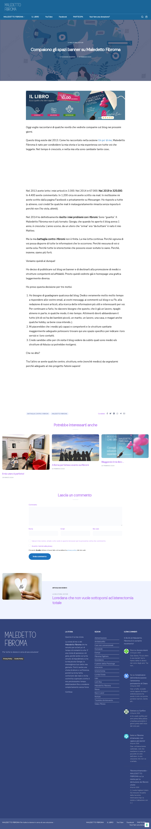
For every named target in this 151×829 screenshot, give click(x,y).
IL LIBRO (35, 17)
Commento (33, 505)
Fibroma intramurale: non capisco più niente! (137, 738)
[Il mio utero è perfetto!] (26, 452)
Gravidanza (99, 660)
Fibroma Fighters (102, 656)
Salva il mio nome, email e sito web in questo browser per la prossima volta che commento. (69, 541)
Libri (96, 678)
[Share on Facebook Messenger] (114, 413)
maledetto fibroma (59, 414)
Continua (68, 692)
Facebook (63, 17)
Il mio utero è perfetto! (13, 473)
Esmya (97, 652)
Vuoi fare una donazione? (99, 17)
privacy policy (72, 550)
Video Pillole (100, 704)
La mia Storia (73, 43)
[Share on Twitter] (110, 413)
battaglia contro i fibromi (37, 414)
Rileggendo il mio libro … (112, 461)
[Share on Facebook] (107, 413)
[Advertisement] (75, 172)
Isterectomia (100, 671)
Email (62, 529)
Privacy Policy (7, 659)
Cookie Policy (18, 659)
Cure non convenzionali (104, 645)
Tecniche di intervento (104, 700)
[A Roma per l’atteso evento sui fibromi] (75, 447)
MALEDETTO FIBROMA (13, 17)
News (97, 689)
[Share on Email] (124, 413)
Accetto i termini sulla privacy (42, 546)
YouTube (48, 17)
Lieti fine (98, 682)
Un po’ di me (105, 140)
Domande (99, 649)
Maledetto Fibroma (103, 685)
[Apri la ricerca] (142, 17)
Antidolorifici (100, 641)
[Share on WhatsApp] (117, 413)
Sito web (96, 529)
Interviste (99, 667)
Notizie (80, 43)
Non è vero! (99, 693)
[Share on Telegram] (121, 413)
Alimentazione (101, 638)
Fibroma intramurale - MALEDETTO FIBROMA (139, 773)
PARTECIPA (78, 17)
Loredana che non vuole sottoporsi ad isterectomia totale (92, 600)
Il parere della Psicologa (105, 663)
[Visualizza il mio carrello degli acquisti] (146, 17)
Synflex (142, 710)
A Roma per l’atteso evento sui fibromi (70, 464)
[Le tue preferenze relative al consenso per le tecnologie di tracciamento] (147, 825)
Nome (31, 529)
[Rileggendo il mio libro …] (125, 446)
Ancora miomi (142, 650)
